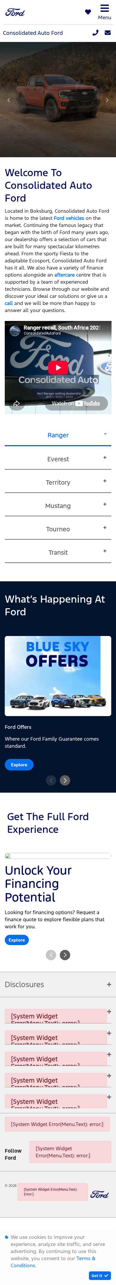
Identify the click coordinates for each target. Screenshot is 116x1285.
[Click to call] (95, 33)
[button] (65, 780)
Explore (19, 765)
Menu (104, 17)
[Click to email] (107, 33)
